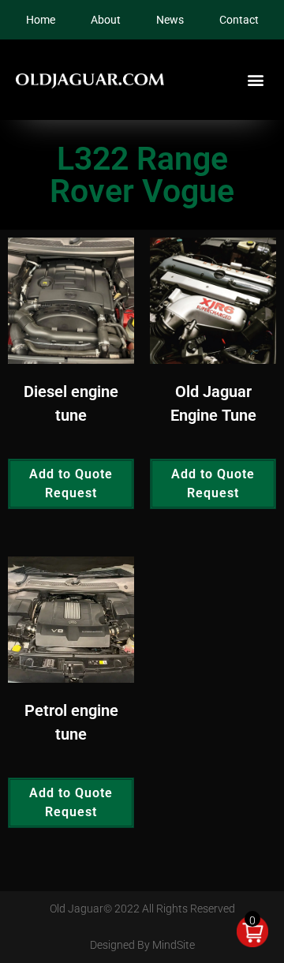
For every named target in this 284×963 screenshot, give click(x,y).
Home (40, 19)
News (170, 19)
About (106, 19)
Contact (239, 19)
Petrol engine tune (71, 722)
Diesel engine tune (71, 403)
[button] (255, 80)
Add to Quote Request (71, 483)
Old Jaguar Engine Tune (213, 403)
